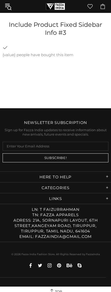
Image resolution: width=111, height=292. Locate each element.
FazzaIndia (93, 254)
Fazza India (55, 6)
